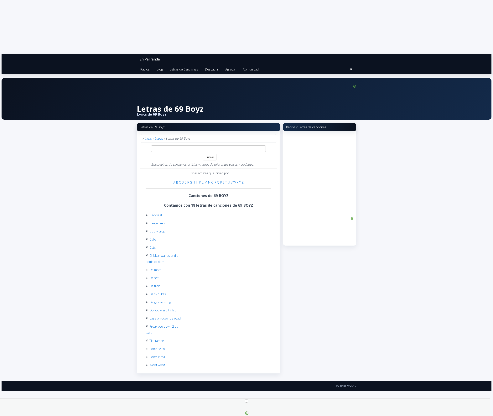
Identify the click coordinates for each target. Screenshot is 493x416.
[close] (246, 401)
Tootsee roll (157, 349)
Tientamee (156, 341)
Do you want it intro (162, 310)
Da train (154, 286)
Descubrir (211, 69)
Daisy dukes (157, 294)
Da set (153, 278)
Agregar (230, 69)
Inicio (148, 138)
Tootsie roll (157, 357)
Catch (153, 247)
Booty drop (157, 231)
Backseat (155, 215)
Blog (160, 69)
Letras (159, 138)
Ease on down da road (165, 318)
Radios (145, 69)
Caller (153, 239)
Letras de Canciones (184, 69)
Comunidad (251, 69)
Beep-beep (157, 223)
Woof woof (157, 365)
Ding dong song (160, 302)
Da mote (155, 270)
